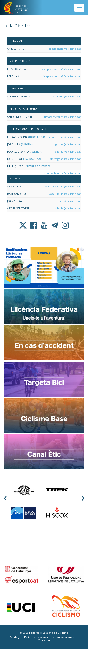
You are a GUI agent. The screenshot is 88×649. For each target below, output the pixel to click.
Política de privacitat (64, 637)
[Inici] (19, 8)
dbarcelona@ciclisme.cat (65, 137)
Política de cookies (36, 637)
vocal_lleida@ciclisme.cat (65, 193)
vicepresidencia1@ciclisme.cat (61, 69)
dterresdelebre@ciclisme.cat (62, 173)
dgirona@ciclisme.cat (67, 144)
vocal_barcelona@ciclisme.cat (62, 186)
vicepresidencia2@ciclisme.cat (61, 76)
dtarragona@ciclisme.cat (65, 159)
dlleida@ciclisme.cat (68, 151)
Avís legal (16, 637)
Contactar (44, 640)
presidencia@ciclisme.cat (65, 48)
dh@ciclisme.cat (70, 201)
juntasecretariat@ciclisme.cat (62, 116)
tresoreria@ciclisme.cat (66, 96)
